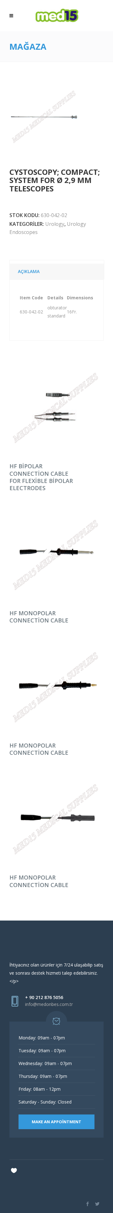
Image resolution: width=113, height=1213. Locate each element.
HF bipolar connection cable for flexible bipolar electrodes (41, 477)
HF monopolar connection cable (38, 616)
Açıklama (29, 271)
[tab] (56, 269)
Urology (54, 224)
